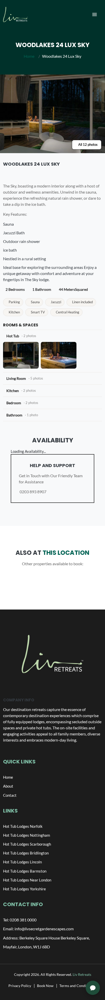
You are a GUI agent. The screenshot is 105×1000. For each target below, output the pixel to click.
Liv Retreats (82, 974)
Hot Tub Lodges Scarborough (27, 844)
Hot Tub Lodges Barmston (24, 871)
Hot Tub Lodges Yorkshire (24, 889)
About (8, 786)
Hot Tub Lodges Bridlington (26, 853)
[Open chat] (93, 988)
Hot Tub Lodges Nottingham (26, 835)
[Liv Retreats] (15, 14)
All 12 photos (88, 144)
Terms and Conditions (76, 985)
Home (29, 56)
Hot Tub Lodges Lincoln (22, 862)
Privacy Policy (19, 985)
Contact (10, 795)
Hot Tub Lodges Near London (27, 880)
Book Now (45, 985)
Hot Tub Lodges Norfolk (23, 826)
